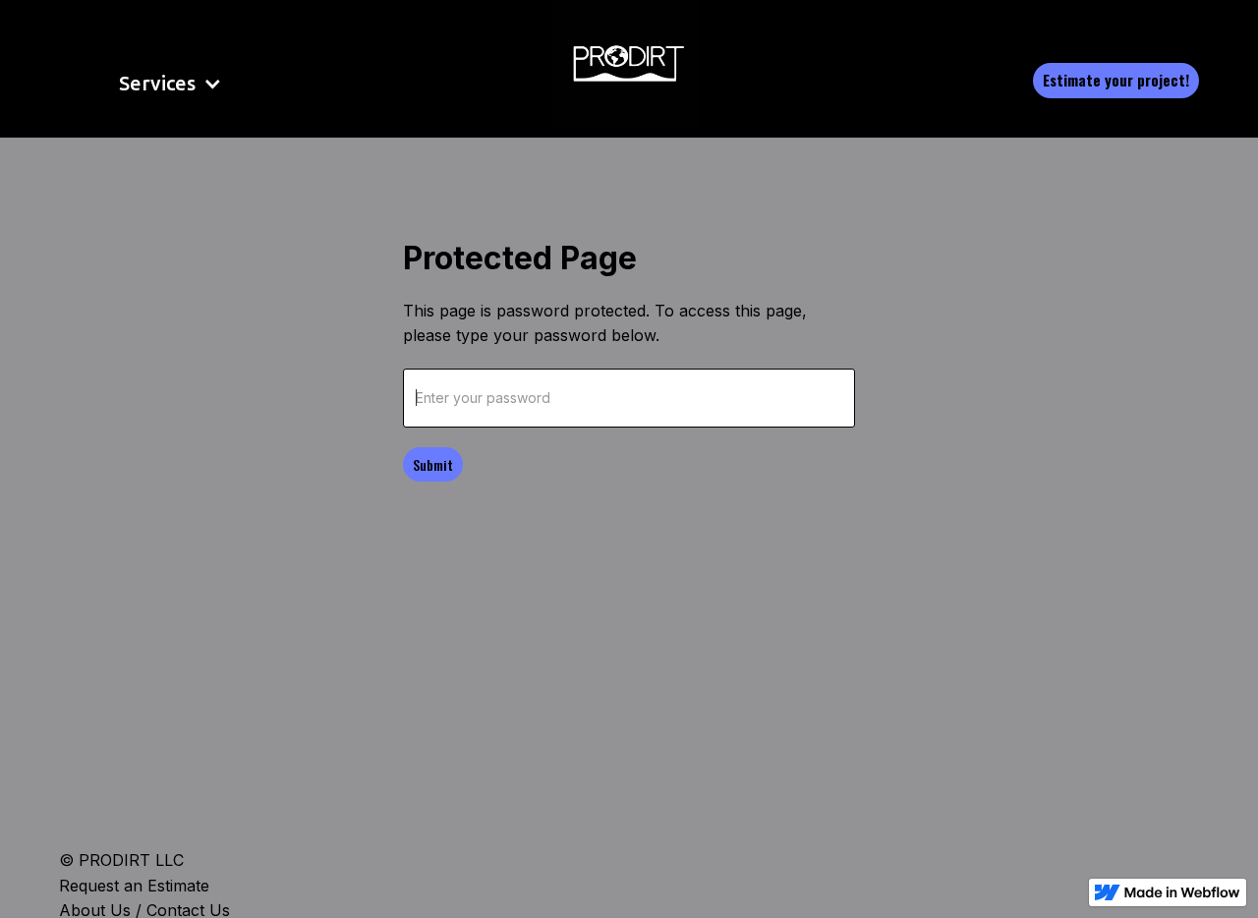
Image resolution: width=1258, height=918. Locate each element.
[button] (144, 83)
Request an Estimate (134, 885)
